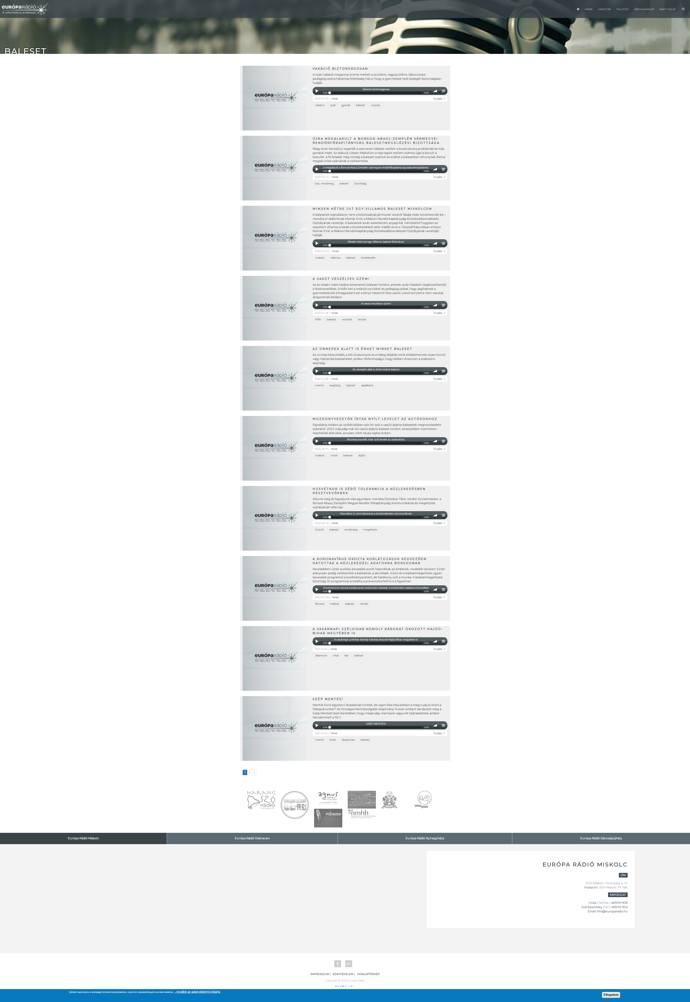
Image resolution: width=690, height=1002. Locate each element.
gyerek (345, 105)
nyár (333, 105)
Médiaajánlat (644, 9)
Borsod (319, 603)
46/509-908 (619, 902)
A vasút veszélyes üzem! (341, 279)
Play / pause (317, 91)
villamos (335, 257)
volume (435, 91)
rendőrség (350, 529)
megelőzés (370, 529)
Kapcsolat (668, 9)
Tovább (438, 98)
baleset (360, 105)
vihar (336, 655)
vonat (334, 455)
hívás (333, 739)
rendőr (364, 603)
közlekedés (368, 257)
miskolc (320, 257)
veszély (375, 105)
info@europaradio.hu (612, 911)
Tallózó (622, 9)
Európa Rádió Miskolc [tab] (83, 838)
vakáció (320, 105)
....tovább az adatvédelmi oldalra (197, 992)
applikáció (367, 385)
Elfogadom (611, 994)
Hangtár (604, 9)
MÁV (318, 319)
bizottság (360, 183)
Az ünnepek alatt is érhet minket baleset (363, 349)
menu (443, 91)
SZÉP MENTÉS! (328, 699)
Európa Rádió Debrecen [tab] (252, 838)
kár (346, 655)
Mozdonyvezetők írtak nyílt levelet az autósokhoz (375, 419)
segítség (335, 385)
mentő (319, 385)
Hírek (589, 9)
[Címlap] (578, 9)
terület (362, 319)
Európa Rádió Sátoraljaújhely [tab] (601, 838)
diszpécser (348, 739)
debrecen (321, 655)
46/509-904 (619, 907)
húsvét (319, 529)
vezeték (347, 319)
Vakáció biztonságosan (340, 68)
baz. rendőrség (324, 183)
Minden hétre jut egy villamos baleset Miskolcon (372, 208)
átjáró (361, 455)
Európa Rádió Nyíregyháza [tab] (425, 838)
